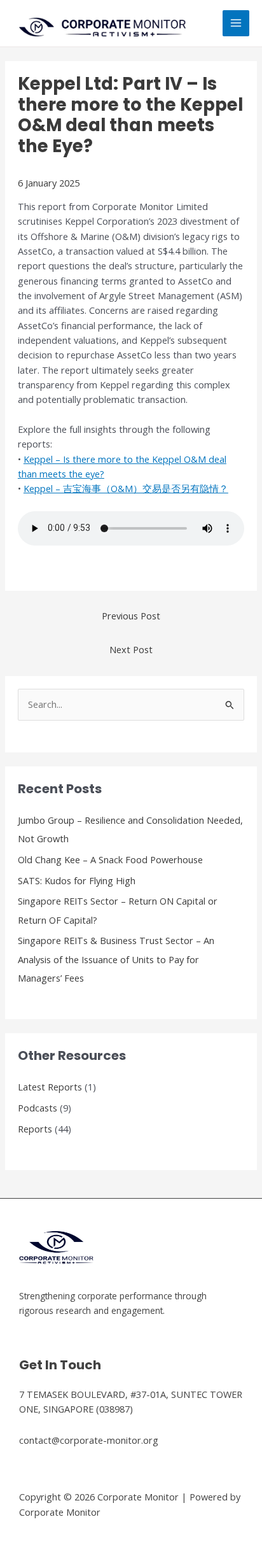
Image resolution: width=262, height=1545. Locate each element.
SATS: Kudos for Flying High (76, 880)
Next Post (131, 649)
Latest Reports (50, 1086)
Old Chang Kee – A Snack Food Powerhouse (110, 859)
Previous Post (131, 615)
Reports (35, 1128)
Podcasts (37, 1107)
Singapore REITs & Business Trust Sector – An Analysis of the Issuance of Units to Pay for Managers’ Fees (116, 959)
